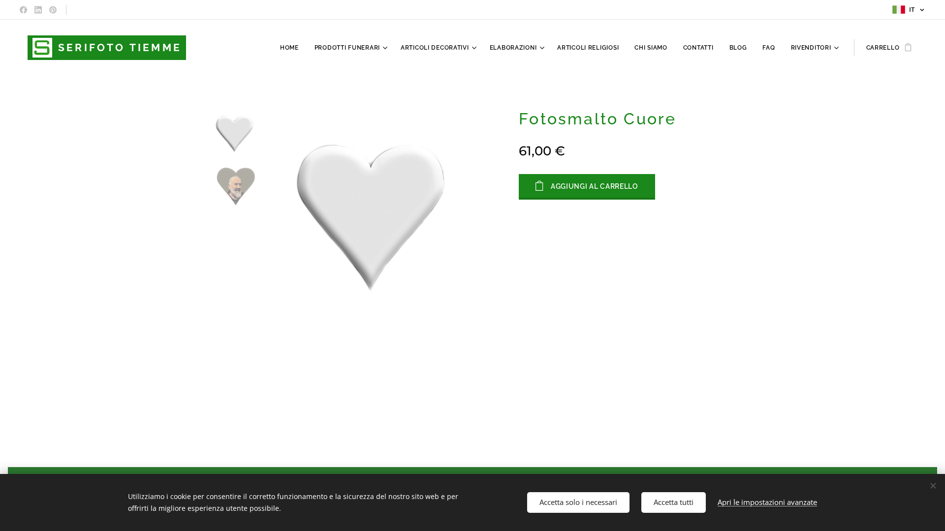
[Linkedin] (38, 9)
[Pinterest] (53, 9)
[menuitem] (292, 47)
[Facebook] (23, 9)
